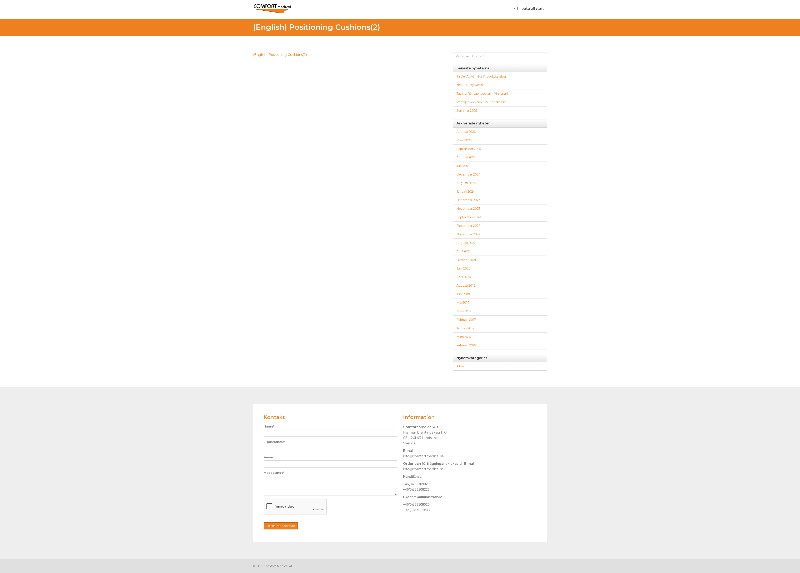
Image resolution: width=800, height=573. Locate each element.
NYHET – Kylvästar (469, 85)
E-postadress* (274, 442)
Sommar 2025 (466, 111)
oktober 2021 (466, 260)
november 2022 (468, 234)
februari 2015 (466, 345)
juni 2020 (463, 268)
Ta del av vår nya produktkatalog (481, 76)
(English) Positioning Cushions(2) (280, 55)
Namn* (269, 426)
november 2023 (468, 209)
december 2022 (468, 226)
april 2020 (463, 277)
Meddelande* (274, 473)
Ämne (268, 457)
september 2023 (468, 217)
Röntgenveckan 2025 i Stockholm (481, 102)
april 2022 (463, 251)
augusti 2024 (466, 183)
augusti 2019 (465, 285)
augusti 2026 (466, 132)
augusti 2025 (465, 157)
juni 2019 (463, 294)
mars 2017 (463, 311)
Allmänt (462, 366)
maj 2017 (462, 303)
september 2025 (468, 149)
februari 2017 (466, 320)
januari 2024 (465, 191)
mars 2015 (463, 337)
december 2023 (468, 200)
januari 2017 (465, 328)
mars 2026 (463, 140)
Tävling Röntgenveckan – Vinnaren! (482, 93)
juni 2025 (463, 166)
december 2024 (468, 174)
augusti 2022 (466, 243)
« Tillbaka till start (529, 8)
